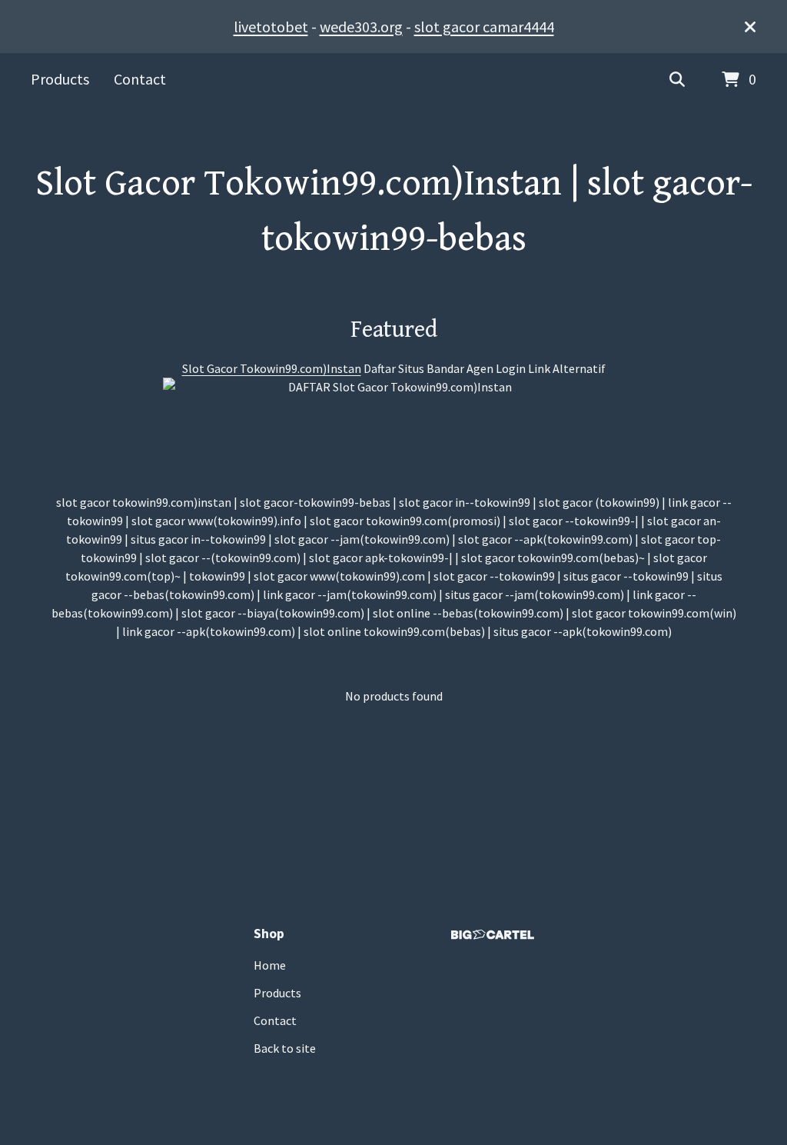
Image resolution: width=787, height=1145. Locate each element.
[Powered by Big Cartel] (492, 935)
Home (270, 965)
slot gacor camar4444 (484, 26)
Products (60, 78)
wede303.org (361, 26)
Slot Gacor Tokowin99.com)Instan (271, 368)
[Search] (677, 80)
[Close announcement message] (750, 27)
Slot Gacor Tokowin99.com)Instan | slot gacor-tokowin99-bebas (393, 211)
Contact (140, 78)
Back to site (285, 1048)
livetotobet (271, 26)
